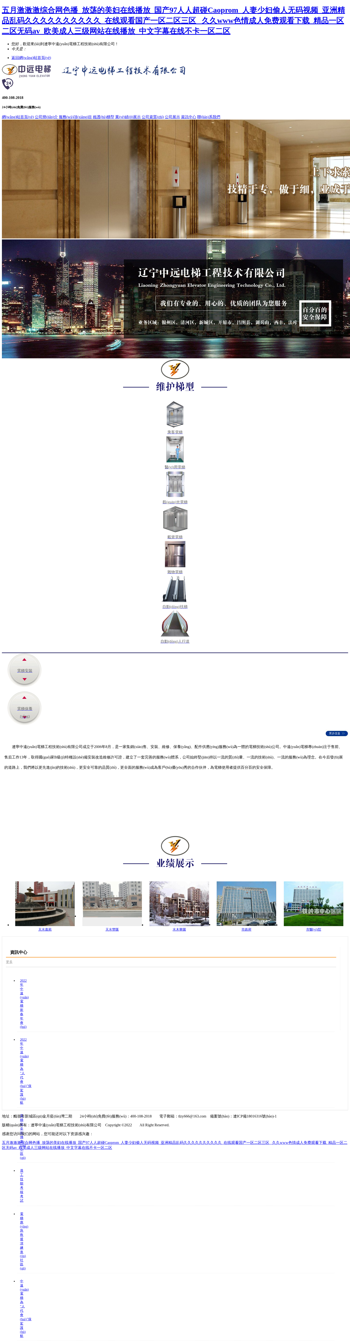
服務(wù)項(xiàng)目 (75, 117)
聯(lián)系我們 (208, 117)
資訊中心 (188, 117)
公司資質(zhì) (153, 117)
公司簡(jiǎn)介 (46, 117)
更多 (9, 962)
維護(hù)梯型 (103, 117)
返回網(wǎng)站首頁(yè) (31, 58)
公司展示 (172, 117)
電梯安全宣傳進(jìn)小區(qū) (23, 1137)
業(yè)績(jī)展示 (128, 117)
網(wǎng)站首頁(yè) (18, 117)
